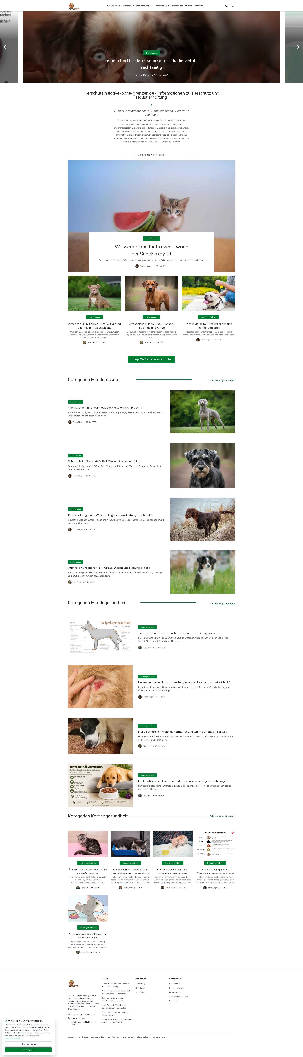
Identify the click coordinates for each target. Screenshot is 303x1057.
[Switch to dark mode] (233, 6)
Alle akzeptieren (28, 1050)
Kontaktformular (113, 1037)
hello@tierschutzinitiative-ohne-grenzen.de (83, 1023)
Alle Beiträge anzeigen (222, 380)
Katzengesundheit (144, 6)
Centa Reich (140, 992)
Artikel (105, 978)
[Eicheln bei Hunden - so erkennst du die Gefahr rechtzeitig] (151, 47)
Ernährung (198, 6)
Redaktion (141, 978)
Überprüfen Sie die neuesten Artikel (151, 359)
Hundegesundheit (161, 6)
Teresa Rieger (141, 984)
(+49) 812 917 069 (78, 1018)
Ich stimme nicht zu (28, 1044)
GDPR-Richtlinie (127, 1037)
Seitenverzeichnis (159, 1037)
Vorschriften (72, 1037)
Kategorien (175, 978)
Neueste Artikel (113, 6)
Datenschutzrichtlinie (98, 1037)
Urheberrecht (83, 1037)
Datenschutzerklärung (13, 1038)
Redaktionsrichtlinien (143, 1037)
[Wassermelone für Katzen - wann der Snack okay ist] (151, 216)
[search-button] (226, 5)
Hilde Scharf (140, 988)
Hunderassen (128, 6)
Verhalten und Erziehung (181, 6)
